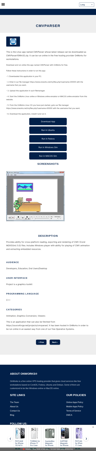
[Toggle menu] (3, 4)
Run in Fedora (48, 138)
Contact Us (15, 411)
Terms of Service (73, 411)
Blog (12, 415)
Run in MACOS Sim (48, 156)
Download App (48, 121)
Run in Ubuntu (48, 130)
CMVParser (48, 26)
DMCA (69, 415)
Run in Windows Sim (48, 147)
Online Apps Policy (74, 402)
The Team (14, 402)
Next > (55, 342)
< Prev (41, 342)
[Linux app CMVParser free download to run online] (13, 42)
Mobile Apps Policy (74, 406)
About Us (14, 406)
